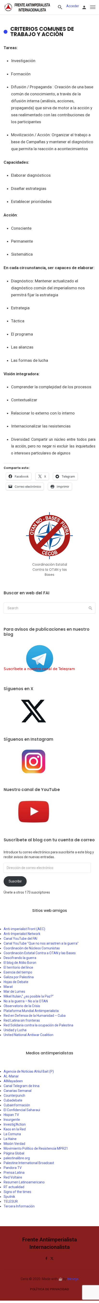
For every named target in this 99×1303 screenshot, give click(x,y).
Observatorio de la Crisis (22, 1006)
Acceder (72, 6)
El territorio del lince (18, 967)
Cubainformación (17, 1105)
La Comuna (12, 1134)
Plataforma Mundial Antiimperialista (31, 1011)
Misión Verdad (14, 1144)
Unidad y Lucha (15, 1030)
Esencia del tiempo (18, 972)
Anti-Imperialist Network (22, 934)
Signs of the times (17, 1192)
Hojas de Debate (16, 982)
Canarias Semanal (17, 1091)
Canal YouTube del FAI (20, 938)
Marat (8, 987)
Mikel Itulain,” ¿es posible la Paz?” (29, 996)
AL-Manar (11, 1076)
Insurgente (12, 1119)
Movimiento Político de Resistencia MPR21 (36, 1148)
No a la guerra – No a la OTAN (26, 1001)
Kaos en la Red (15, 1129)
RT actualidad (14, 1187)
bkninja (73, 1279)
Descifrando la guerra (20, 958)
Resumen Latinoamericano (24, 1182)
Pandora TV (13, 1168)
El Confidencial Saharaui (22, 1110)
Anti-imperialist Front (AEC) (24, 929)
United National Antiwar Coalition (28, 1035)
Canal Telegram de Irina (21, 1086)
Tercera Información (19, 1206)
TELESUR (11, 1201)
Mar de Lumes (14, 991)
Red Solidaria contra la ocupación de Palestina (38, 1025)
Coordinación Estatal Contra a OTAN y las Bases (40, 953)
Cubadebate (13, 1100)
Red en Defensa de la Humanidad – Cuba (35, 1016)
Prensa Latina (14, 1172)
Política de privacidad (49, 1289)
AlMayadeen (13, 1081)
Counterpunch (14, 1095)
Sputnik (9, 1197)
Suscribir (15, 881)
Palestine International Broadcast (29, 1163)
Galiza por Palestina (19, 977)
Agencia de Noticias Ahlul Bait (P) (29, 1071)
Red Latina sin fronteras (22, 1020)
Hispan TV (11, 1115)
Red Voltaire (13, 1177)
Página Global (14, 1153)
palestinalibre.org (17, 1158)
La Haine (10, 1139)
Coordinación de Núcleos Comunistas (32, 948)
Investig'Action (15, 1124)
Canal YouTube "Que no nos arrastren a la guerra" (41, 943)
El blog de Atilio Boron (20, 963)
